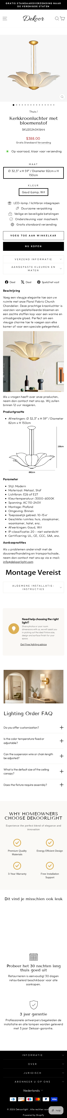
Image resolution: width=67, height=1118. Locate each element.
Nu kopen (33, 246)
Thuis (32, 111)
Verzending (44, 142)
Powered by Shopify (33, 1115)
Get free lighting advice (33, 644)
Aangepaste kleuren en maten (33, 268)
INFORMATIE (32, 1055)
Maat (33, 164)
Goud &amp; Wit (33, 192)
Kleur (33, 185)
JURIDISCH (33, 1072)
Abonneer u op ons (33, 1081)
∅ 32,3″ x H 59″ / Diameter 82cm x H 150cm (33, 173)
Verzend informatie (34, 259)
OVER (32, 1064)
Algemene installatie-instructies (33, 587)
